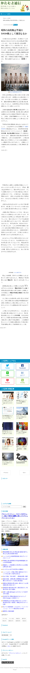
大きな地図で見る (17, 272)
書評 (24, 618)
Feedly (22, 382)
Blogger (15, 669)
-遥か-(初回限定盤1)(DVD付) (16, 92)
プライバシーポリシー (15, 653)
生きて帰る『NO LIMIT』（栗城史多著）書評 (15, 576)
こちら (8, 646)
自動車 (18, 620)
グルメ (11, 618)
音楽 (24, 620)
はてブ (22, 373)
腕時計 (11, 620)
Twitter (7, 368)
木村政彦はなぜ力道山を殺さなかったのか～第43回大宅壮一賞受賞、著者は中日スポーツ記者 (15, 602)
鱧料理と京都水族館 (8, 611)
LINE (7, 375)
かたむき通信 (11, 3)
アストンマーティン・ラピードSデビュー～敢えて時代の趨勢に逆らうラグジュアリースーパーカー (15, 516)
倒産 (18, 618)
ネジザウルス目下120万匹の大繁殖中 (13, 569)
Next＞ (24, 472)
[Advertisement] (15, 166)
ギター (5, 618)
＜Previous (5, 472)
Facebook (22, 368)
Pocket (7, 382)
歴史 (4, 620)
